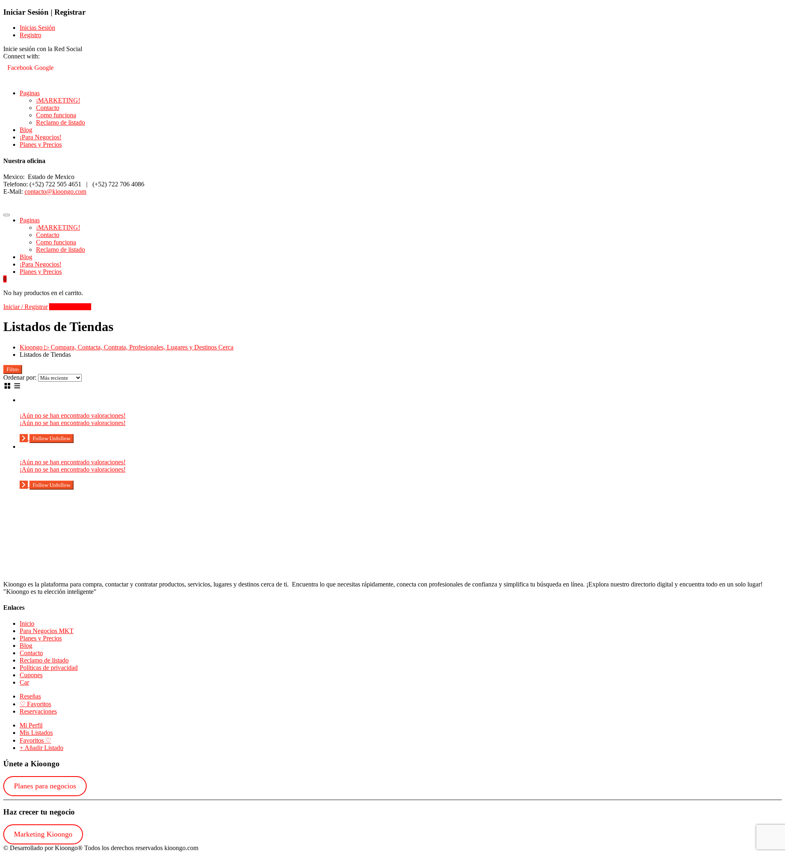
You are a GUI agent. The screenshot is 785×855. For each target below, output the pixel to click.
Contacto (47, 107)
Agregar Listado (70, 306)
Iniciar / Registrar (25, 306)
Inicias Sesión (37, 27)
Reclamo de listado (60, 122)
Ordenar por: (19, 377)
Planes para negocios (45, 786)
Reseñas (30, 696)
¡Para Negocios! (40, 137)
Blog (26, 129)
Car (24, 682)
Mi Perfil (31, 725)
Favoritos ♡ (35, 740)
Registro (30, 34)
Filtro (13, 369)
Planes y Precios (41, 144)
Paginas (30, 93)
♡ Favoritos (35, 704)
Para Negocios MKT (47, 630)
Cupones (31, 674)
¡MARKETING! (58, 100)
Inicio (27, 623)
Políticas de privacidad (49, 667)
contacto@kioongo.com (55, 191)
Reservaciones (38, 711)
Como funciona (56, 115)
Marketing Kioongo (43, 834)
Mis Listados (36, 732)
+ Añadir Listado (41, 747)
